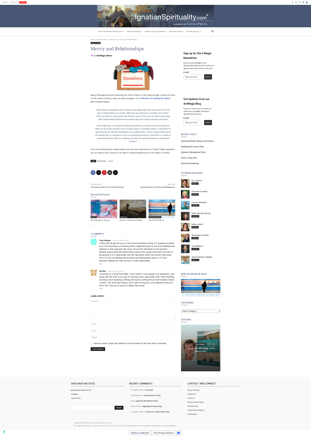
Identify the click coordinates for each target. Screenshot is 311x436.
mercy (111, 161)
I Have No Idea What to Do (201, 348)
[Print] (109, 172)
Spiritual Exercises (155, 217)
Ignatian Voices (113, 39)
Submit (208, 77)
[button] (213, 31)
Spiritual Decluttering (190, 163)
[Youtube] (307, 2)
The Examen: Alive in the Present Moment (107, 187)
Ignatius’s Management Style (193, 152)
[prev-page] (92, 225)
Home (93, 39)
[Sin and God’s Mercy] (162, 209)
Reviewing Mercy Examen (100, 220)
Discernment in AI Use (152, 395)
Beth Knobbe (102, 161)
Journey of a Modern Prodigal (131, 220)
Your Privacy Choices (163, 433)
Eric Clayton (196, 180)
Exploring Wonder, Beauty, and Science (197, 141)
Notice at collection (140, 433)
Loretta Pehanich (199, 202)
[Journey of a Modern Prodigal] (133, 209)
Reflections (123, 217)
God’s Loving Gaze (189, 158)
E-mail (186, 72)
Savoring (149, 390)
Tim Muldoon (197, 246)
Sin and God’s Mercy (156, 220)
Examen (93, 217)
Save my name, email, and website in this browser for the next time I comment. (130, 343)
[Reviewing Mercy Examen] (104, 209)
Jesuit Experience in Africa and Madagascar (157, 187)
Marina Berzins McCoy (201, 213)
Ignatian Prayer (101, 39)
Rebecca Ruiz (197, 224)
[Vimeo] (303, 2)
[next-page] (96, 225)
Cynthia (102, 271)
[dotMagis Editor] (92, 55)
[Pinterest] (104, 172)
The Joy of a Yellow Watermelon (158, 412)
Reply (101, 264)
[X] (299, 2)
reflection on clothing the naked (155, 98)
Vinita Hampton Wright (201, 257)
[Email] (115, 172)
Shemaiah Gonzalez (200, 235)
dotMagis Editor (104, 55)
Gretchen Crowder (199, 191)
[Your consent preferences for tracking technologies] (4, 431)
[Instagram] (296, 2)
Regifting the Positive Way (192, 146)
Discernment (201, 344)
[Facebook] (292, 2)
